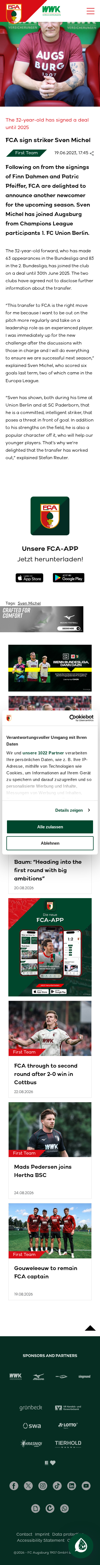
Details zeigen (69, 810)
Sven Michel (29, 603)
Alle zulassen (50, 826)
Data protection (68, 1534)
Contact (24, 1534)
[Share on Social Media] (94, 153)
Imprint (42, 1534)
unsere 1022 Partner (43, 753)
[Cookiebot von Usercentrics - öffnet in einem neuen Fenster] (71, 718)
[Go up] (90, 1325)
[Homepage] (13, 13)
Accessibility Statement (40, 1540)
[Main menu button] (90, 11)
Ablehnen (50, 843)
